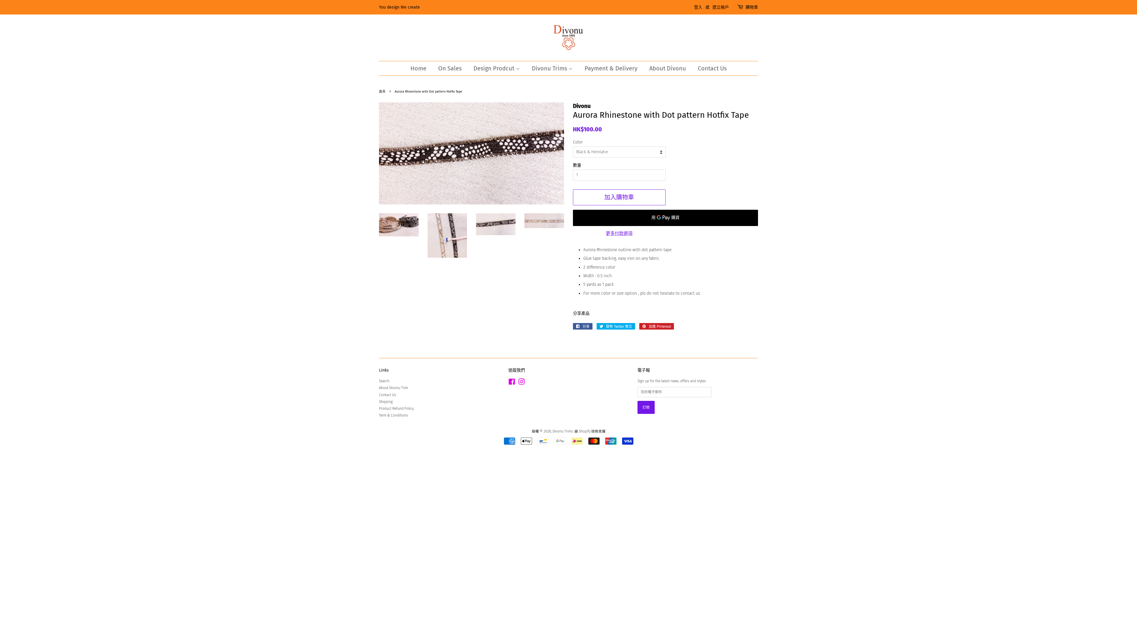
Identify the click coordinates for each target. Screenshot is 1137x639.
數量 (577, 165)
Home (418, 68)
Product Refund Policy (396, 408)
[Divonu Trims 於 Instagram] (521, 383)
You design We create (399, 7)
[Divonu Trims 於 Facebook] (511, 383)
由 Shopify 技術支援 (590, 431)
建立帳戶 (720, 7)
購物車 (752, 7)
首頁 (382, 91)
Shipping (386, 402)
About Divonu (667, 68)
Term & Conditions (393, 415)
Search (384, 381)
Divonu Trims (550, 68)
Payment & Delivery (610, 68)
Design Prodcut (494, 68)
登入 (698, 7)
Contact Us (712, 68)
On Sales (450, 68)
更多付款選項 (619, 233)
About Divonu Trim (393, 388)
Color (578, 142)
